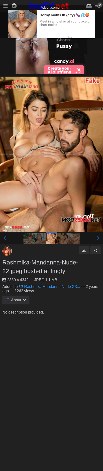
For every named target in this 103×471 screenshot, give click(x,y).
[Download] (84, 250)
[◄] (5, 238)
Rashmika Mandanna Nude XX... (52, 287)
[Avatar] (7, 251)
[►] (98, 238)
